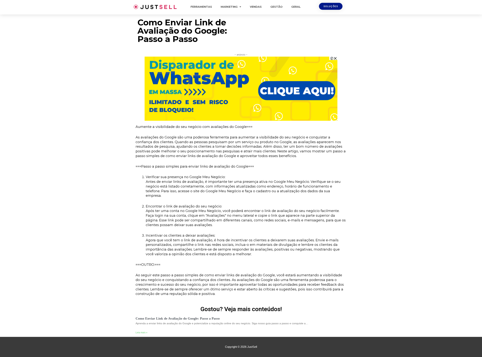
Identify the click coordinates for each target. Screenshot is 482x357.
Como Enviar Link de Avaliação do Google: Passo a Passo (178, 318)
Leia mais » (141, 332)
